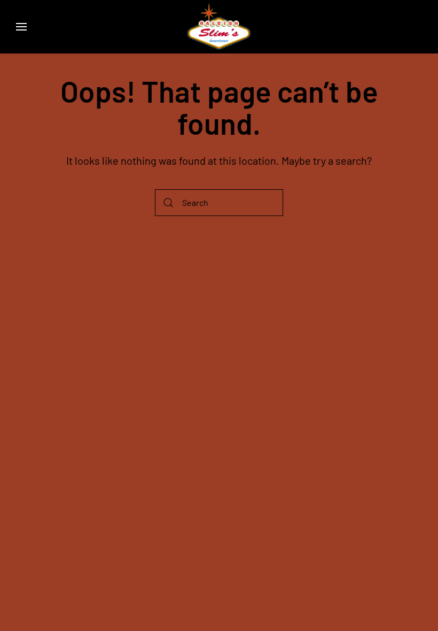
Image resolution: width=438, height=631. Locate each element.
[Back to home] (219, 26)
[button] (21, 26)
